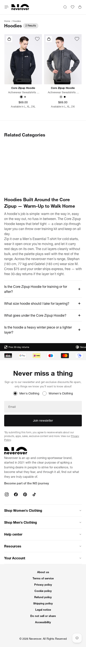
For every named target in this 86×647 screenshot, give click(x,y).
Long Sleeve (12, 152)
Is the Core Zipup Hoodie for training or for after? (35, 289)
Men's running (14, 175)
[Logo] (20, 7)
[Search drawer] (65, 7)
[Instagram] (6, 494)
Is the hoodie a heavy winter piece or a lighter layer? (38, 329)
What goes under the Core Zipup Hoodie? (35, 315)
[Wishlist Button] (72, 7)
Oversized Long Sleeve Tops (61, 186)
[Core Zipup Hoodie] (23, 59)
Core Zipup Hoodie (23, 88)
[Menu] (7, 7)
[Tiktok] (34, 494)
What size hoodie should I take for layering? (36, 303)
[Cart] (79, 7)
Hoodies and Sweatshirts (21, 144)
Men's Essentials (58, 152)
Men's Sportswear (17, 160)
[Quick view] (9, 39)
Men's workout (56, 175)
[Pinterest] (25, 494)
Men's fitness (55, 160)
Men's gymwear (15, 167)
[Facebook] (15, 494)
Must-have (11, 183)
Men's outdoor (56, 167)
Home (7, 21)
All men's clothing (58, 144)
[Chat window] (37, 39)
